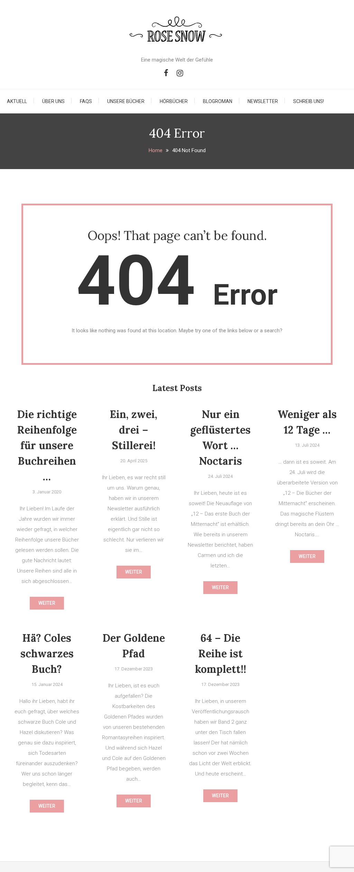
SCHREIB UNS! (308, 101)
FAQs (86, 101)
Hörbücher (174, 101)
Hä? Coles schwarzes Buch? (47, 653)
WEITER (46, 603)
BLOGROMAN (217, 101)
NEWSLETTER (263, 101)
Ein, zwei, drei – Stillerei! (133, 430)
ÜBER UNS (53, 101)
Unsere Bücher (126, 101)
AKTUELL (17, 101)
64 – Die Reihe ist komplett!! (220, 653)
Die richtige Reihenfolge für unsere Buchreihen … (47, 445)
